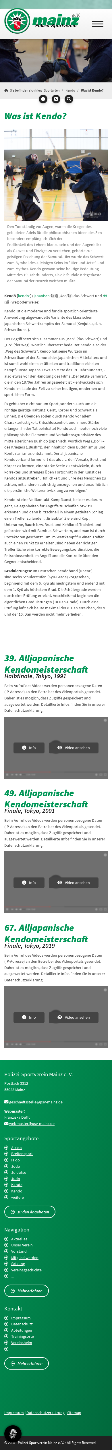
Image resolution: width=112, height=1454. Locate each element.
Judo (15, 1178)
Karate (16, 1184)
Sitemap (74, 1412)
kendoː (24, 295)
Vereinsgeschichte (26, 1270)
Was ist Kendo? (92, 90)
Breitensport (22, 1153)
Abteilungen (21, 1330)
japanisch (42, 295)
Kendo (70, 90)
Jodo (15, 1166)
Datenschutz (22, 1324)
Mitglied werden (24, 1257)
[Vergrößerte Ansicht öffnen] (56, 175)
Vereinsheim (21, 1342)
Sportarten (52, 90)
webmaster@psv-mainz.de (32, 1123)
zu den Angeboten (33, 1212)
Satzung (18, 1263)
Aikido (16, 1147)
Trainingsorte (22, 1336)
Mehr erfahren (30, 1290)
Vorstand (19, 1251)
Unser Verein (22, 1245)
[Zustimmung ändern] (13, 1434)
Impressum (21, 1317)
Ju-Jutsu (18, 1172)
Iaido (15, 1160)
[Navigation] (98, 24)
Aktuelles (19, 1239)
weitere (17, 1197)
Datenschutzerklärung (45, 1412)
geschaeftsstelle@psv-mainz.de (36, 1102)
